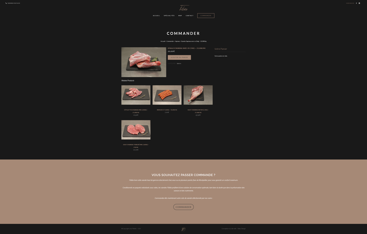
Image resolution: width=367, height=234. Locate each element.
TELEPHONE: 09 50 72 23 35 (14, 3)
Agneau (177, 41)
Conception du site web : (229, 228)
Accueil (163, 41)
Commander (205, 15)
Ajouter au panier (179, 57)
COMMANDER (183, 207)
